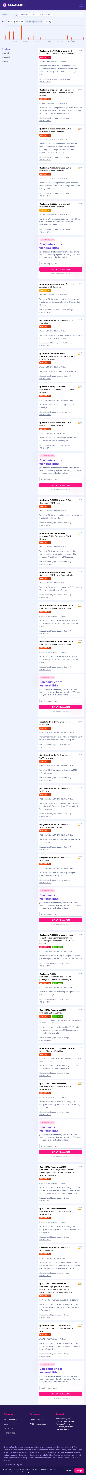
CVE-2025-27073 (45, 379)
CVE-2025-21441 (45, 634)
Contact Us (8, 1428)
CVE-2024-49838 (45, 1002)
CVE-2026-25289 (45, 82)
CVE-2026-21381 (45, 160)
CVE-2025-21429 (45, 747)
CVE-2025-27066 (45, 415)
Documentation (36, 1419)
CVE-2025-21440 (45, 670)
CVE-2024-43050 (45, 1356)
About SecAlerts (10, 1419)
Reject (68, 1471)
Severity (48, 21)
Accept (79, 1471)
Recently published (34, 21)
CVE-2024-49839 (45, 966)
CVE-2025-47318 (45, 345)
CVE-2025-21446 (45, 564)
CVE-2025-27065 (45, 448)
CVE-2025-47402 (45, 232)
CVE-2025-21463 (45, 597)
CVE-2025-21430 (45, 816)
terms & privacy (23, 1472)
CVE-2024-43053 (45, 1317)
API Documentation (38, 1424)
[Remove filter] (13, 14)
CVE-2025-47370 (45, 312)
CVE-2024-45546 (45, 1240)
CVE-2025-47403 (45, 121)
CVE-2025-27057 (45, 525)
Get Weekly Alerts (61, 269)
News (6, 1424)
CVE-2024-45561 (45, 1076)
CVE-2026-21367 (45, 196)
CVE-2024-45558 (45, 1276)
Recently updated (15, 21)
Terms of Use (9, 1433)
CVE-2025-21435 (45, 850)
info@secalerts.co (63, 1429)
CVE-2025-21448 (45, 780)
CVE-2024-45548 (45, 1115)
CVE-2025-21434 (45, 883)
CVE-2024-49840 (45, 1040)
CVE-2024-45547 (45, 1201)
